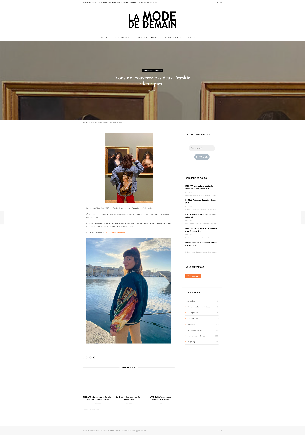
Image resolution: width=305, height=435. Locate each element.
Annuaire (86, 431)
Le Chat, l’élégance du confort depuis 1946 (120, 2)
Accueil (105, 38)
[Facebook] (85, 357)
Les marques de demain (152, 70)
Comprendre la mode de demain (199, 307)
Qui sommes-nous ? (172, 38)
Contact (191, 38)
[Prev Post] (2, 217)
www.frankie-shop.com (115, 232)
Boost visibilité (122, 38)
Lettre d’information (146, 38)
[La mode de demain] (152, 19)
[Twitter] (89, 357)
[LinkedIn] (93, 357)
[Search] (201, 38)
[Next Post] (303, 217)
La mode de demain (195, 330)
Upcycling (191, 341)
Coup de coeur (193, 318)
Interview (191, 324)
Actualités (191, 301)
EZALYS (145, 431)
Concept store (193, 312)
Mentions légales (114, 431)
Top (220, 430)
